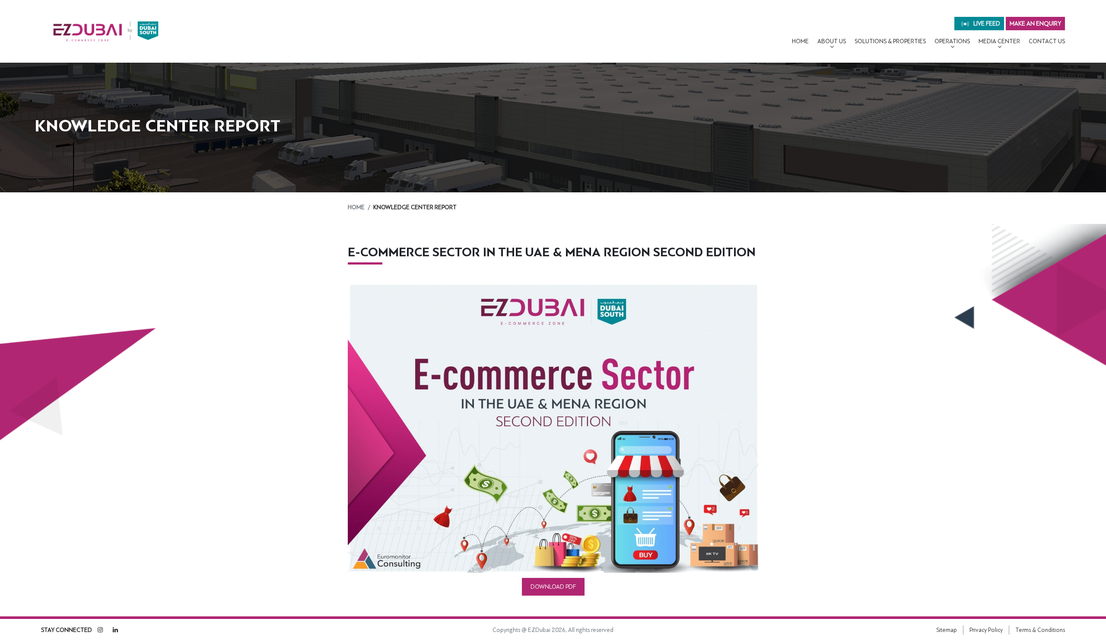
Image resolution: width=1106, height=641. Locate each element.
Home (800, 41)
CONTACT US (1047, 41)
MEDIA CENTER (999, 41)
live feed (986, 23)
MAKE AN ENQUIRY (1035, 23)
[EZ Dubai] (106, 31)
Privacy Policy (986, 630)
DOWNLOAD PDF (553, 587)
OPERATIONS (952, 41)
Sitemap (946, 630)
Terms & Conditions (1040, 630)
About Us (831, 41)
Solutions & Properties (890, 41)
